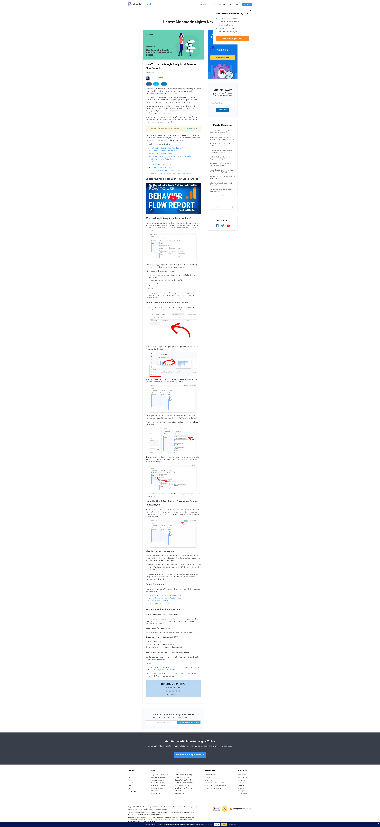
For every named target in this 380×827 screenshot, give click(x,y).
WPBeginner (242, 791)
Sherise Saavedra (159, 77)
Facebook (176, 674)
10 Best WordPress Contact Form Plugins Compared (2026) (221, 158)
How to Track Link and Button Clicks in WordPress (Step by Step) (222, 171)
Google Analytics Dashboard (159, 775)
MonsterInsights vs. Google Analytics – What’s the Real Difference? (222, 132)
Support (222, 4)
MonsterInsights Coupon (160, 809)
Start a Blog (208, 780)
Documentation (210, 775)
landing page (174, 293)
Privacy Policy (142, 809)
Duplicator (241, 788)
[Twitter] (222, 227)
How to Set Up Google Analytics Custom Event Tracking (220, 164)
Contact (130, 780)
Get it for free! (192, 129)
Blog (229, 4)
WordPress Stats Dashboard (184, 782)
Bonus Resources (154, 162)
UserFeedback (242, 775)
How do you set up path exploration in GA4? (166, 170)
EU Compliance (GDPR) (158, 783)
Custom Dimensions (157, 788)
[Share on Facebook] (149, 84)
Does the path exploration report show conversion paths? (171, 173)
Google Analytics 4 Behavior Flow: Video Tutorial (164, 148)
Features (203, 4)
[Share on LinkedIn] (164, 84)
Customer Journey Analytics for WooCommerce (164, 598)
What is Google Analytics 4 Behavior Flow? (162, 151)
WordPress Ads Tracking (183, 777)
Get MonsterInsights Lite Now (189, 722)
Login (236, 4)
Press (129, 777)
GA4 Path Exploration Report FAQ (159, 165)
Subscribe (223, 110)
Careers (130, 785)
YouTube (187, 674)
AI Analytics (154, 791)
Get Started (247, 4)
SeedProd (241, 785)
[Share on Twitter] (156, 84)
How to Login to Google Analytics (215, 785)
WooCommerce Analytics (159, 777)
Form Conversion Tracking (183, 774)
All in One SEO (242, 783)
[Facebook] (217, 227)
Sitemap (149, 809)
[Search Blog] (233, 207)
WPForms (241, 780)
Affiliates (130, 783)
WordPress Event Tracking (183, 788)
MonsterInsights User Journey (161, 670)
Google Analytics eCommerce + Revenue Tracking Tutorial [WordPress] (222, 138)
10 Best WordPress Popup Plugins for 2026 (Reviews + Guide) (222, 151)
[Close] (250, 10)
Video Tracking (179, 793)
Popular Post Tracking (182, 785)
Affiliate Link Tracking (157, 780)
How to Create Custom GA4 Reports (160, 604)
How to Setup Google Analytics (215, 783)
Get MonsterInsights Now (231, 39)
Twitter (170, 674)
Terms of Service (132, 809)
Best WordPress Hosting (213, 788)
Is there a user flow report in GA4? (163, 167)
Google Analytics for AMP (183, 780)
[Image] (223, 54)
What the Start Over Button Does (162, 159)
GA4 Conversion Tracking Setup (158, 601)
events (188, 265)
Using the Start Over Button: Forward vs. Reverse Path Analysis (169, 156)
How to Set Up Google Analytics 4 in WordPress (164, 595)
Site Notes (178, 791)
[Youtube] (228, 227)
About (129, 775)
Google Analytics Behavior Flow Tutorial (161, 154)
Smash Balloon (243, 793)
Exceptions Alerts (156, 793)
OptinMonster (242, 777)
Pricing (213, 4)
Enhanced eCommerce (158, 785)
